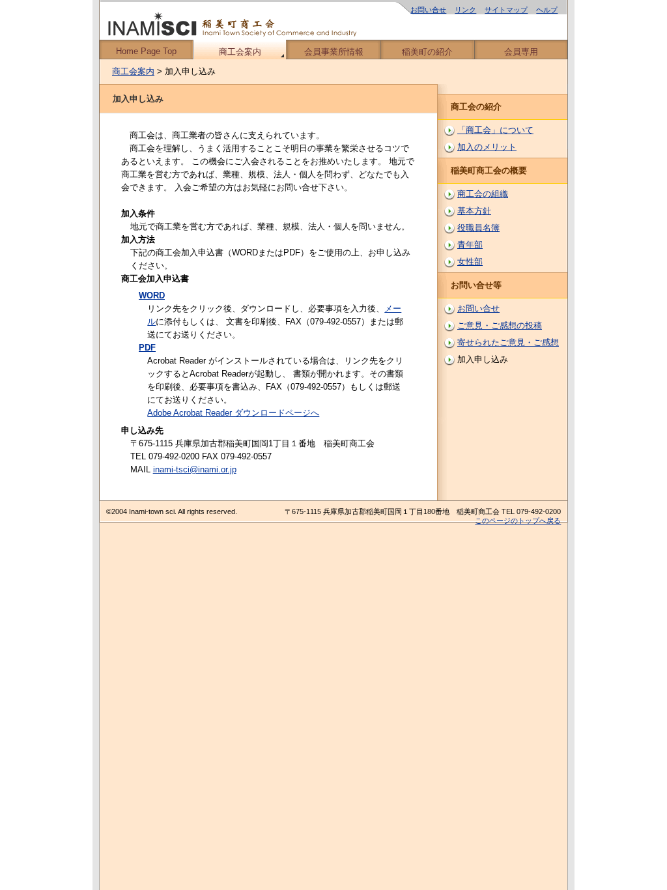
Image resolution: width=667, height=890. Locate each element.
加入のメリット (487, 147)
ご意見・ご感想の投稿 (499, 325)
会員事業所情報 (333, 52)
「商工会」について (495, 130)
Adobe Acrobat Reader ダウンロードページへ (233, 413)
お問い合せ (428, 10)
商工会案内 (240, 52)
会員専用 (521, 52)
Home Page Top (146, 51)
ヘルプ (547, 10)
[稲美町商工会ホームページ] (333, 20)
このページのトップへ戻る (518, 520)
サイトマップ (506, 10)
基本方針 (474, 211)
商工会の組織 (482, 194)
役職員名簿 (478, 228)
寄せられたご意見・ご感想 (508, 342)
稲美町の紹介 (427, 52)
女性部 (470, 261)
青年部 (470, 245)
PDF (147, 347)
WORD (152, 295)
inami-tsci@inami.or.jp (194, 469)
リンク (465, 10)
